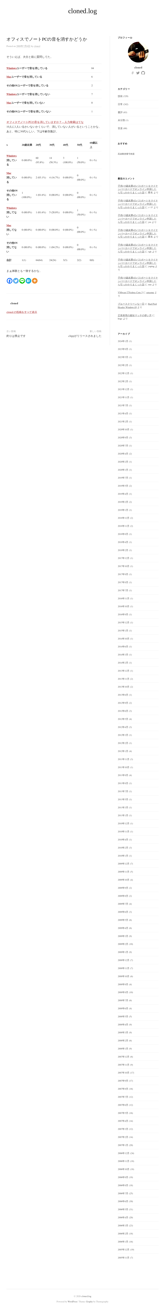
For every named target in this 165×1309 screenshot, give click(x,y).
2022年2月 (123, 381)
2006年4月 (123, 1217)
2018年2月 (123, 550)
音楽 (120, 128)
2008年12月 (123, 960)
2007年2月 (123, 1137)
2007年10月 (123, 1072)
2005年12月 (123, 1249)
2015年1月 (123, 630)
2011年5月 (123, 799)
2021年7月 (123, 405)
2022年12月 (123, 373)
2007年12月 (123, 1056)
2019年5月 (123, 485)
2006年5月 (123, 1209)
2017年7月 (123, 590)
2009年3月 (123, 936)
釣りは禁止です (16, 336)
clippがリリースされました (85, 336)
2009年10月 (123, 879)
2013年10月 (123, 686)
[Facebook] (9, 281)
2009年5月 (123, 919)
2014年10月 (123, 638)
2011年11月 (123, 759)
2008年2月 (123, 1040)
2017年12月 (123, 558)
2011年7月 (123, 791)
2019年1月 (123, 509)
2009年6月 (123, 911)
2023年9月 (123, 349)
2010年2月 (123, 847)
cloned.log (82, 11)
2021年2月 (123, 421)
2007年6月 (123, 1104)
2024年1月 (123, 341)
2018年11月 (123, 525)
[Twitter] (16, 281)
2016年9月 (123, 614)
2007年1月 (123, 1145)
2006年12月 (123, 1153)
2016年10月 (123, 606)
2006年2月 (123, 1233)
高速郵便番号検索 (126, 153)
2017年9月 (123, 574)
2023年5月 (123, 357)
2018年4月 (123, 542)
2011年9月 (123, 775)
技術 (120, 96)
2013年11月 (123, 678)
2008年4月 (123, 1024)
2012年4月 (123, 727)
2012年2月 (123, 743)
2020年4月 (123, 453)
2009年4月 (123, 928)
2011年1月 (123, 815)
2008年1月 (123, 1048)
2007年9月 (123, 1080)
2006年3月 (123, 1225)
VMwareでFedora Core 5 (130, 292)
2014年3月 (123, 654)
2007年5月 (123, 1113)
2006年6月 (123, 1201)
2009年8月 (123, 895)
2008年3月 (123, 1032)
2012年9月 (123, 702)
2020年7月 (123, 445)
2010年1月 (123, 855)
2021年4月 (123, 413)
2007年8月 (123, 1088)
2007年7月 (123, 1096)
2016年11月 (123, 598)
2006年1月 (123, 1241)
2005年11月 (123, 1257)
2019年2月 (123, 501)
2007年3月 (123, 1128)
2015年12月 (123, 622)
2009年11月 (123, 871)
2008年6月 (123, 1008)
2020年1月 (123, 469)
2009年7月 (123, 903)
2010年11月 (123, 831)
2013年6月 (123, 694)
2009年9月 (123, 887)
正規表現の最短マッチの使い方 (135, 315)
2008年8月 (123, 992)
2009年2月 (123, 944)
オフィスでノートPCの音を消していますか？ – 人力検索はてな (45, 122)
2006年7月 (123, 1193)
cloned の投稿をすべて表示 (21, 312)
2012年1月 (123, 751)
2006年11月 (123, 1161)
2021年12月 (123, 389)
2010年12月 (123, 823)
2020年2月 (123, 461)
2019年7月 (123, 477)
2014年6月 (123, 646)
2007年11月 (123, 1064)
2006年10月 (123, 1169)
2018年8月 (123, 534)
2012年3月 (123, 734)
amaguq (150, 292)
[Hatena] (28, 281)
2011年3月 (123, 807)
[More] (35, 281)
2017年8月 (123, 582)
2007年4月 (123, 1120)
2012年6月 (123, 710)
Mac (8, 76)
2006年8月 (123, 1185)
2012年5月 (123, 719)
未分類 (121, 120)
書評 (120, 112)
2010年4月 (123, 839)
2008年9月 (123, 984)
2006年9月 (123, 1177)
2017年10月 (123, 566)
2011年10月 (123, 767)
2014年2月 (123, 662)
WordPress (72, 1301)
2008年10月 (123, 976)
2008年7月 (123, 1000)
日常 (120, 104)
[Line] (22, 281)
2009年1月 (123, 952)
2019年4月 (123, 493)
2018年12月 (123, 517)
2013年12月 (123, 670)
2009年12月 (123, 863)
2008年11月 (123, 968)
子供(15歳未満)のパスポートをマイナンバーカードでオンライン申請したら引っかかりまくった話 (138, 189)
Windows (11, 68)
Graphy (89, 1301)
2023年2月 (123, 365)
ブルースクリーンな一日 (131, 303)
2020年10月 (123, 429)
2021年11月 (123, 397)
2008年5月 (123, 1016)
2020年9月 (123, 437)
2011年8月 (123, 783)
